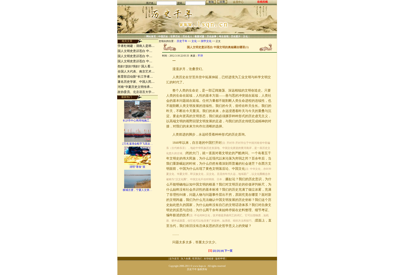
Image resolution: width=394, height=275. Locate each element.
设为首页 (174, 258)
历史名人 (187, 36)
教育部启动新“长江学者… (135, 76)
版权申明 (220, 258)
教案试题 (199, 36)
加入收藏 (186, 258)
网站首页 (151, 36)
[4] (222, 250)
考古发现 (224, 36)
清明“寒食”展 (137, 166)
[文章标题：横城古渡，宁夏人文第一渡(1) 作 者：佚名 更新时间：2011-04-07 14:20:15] (137, 187)
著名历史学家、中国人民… (136, 81)
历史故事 (211, 36)
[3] (218, 250)
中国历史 (163, 36)
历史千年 (182, 41)
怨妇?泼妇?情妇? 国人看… (135, 66)
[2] (214, 250)
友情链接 (209, 258)
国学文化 (206, 41)
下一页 (228, 250)
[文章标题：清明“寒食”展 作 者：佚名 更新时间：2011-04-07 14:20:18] (137, 164)
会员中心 (238, 1)
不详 (200, 55)
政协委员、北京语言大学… (136, 92)
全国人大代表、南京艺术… (136, 71)
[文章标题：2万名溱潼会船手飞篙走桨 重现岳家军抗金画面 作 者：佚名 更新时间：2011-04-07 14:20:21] (137, 141)
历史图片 (236, 36)
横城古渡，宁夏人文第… (137, 189)
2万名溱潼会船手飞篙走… (137, 143)
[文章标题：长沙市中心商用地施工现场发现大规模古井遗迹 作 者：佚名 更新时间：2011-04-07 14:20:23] (137, 117)
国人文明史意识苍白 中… (135, 51)
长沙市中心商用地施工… (137, 120)
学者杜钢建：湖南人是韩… (136, 46)
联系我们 (197, 258)
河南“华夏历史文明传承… (135, 86)
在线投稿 (262, 1)
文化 (245, 36)
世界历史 (175, 36)
